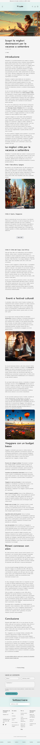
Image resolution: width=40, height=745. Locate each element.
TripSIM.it (38, 742)
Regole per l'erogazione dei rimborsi (32, 716)
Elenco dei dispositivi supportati (23, 725)
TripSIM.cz (16, 742)
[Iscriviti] (29, 704)
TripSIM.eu (1, 742)
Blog (22, 729)
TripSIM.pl (31, 742)
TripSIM (18, 736)
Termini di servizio (32, 720)
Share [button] (7, 52)
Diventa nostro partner (24, 714)
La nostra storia (14, 719)
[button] (2, 6)
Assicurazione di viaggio (15, 725)
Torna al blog (20, 667)
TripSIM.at (24, 742)
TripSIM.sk (9, 742)
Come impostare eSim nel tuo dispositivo (24, 719)
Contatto (14, 716)
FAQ (12, 713)
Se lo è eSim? (15, 722)
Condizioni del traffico (33, 724)
